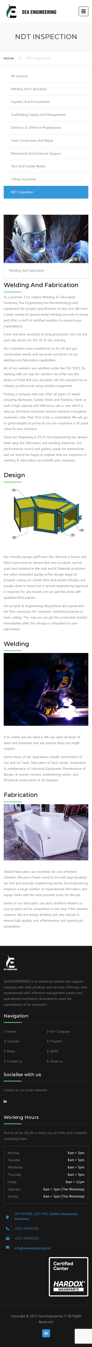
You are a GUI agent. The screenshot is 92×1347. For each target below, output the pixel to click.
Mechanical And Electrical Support (36, 153)
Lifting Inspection (23, 179)
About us (56, 1061)
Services (13, 1041)
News (11, 1051)
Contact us (14, 1061)
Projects (56, 1041)
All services (19, 76)
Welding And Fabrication (29, 89)
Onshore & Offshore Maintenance (36, 127)
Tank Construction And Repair (32, 140)
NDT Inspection (22, 192)
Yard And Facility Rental (28, 166)
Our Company (60, 1031)
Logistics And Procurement (30, 101)
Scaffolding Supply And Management (38, 114)
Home (9, 58)
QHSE (54, 1051)
